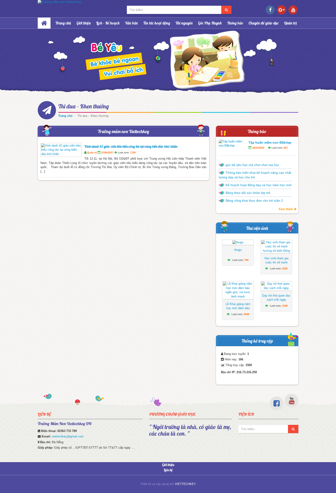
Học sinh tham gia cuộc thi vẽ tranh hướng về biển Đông (276, 262)
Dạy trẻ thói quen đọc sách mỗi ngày (276, 297)
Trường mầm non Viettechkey (123, 131)
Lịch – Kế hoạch (108, 23)
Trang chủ (63, 23)
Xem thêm (286, 209)
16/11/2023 (258, 147)
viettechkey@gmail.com (68, 436)
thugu (238, 250)
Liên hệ (168, 470)
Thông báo (235, 23)
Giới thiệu (84, 23)
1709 (133, 152)
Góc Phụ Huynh (210, 23)
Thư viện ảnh (257, 228)
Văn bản (131, 23)
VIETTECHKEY (185, 484)
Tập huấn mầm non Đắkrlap (269, 142)
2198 (285, 305)
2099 (246, 314)
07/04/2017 (107, 152)
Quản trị (290, 23)
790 (246, 260)
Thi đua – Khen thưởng (83, 106)
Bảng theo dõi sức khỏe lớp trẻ (248, 193)
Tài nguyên (184, 23)
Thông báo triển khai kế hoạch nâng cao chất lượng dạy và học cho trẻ (255, 175)
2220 (285, 268)
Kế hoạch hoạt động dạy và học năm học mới (258, 185)
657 (286, 147)
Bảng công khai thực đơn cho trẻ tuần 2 (254, 200)
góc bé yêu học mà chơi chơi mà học (252, 165)
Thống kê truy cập (257, 341)
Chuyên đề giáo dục (264, 23)
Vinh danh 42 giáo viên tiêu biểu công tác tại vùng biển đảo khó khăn (130, 146)
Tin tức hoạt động (156, 23)
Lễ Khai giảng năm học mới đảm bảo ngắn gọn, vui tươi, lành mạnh (238, 310)
